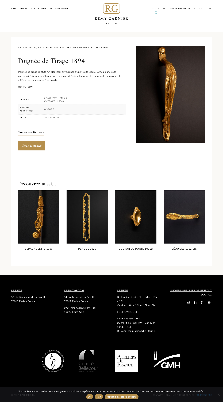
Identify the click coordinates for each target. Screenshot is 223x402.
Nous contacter (32, 146)
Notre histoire (59, 8)
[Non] (218, 394)
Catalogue (17, 8)
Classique (69, 47)
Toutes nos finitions (31, 132)
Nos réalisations (180, 8)
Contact (199, 8)
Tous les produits (49, 47)
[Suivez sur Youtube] (209, 302)
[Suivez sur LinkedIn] (195, 302)
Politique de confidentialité (121, 396)
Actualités (159, 8)
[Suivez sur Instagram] (188, 302)
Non (99, 396)
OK (89, 396)
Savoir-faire (39, 8)
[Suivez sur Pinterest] (202, 302)
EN (210, 8)
